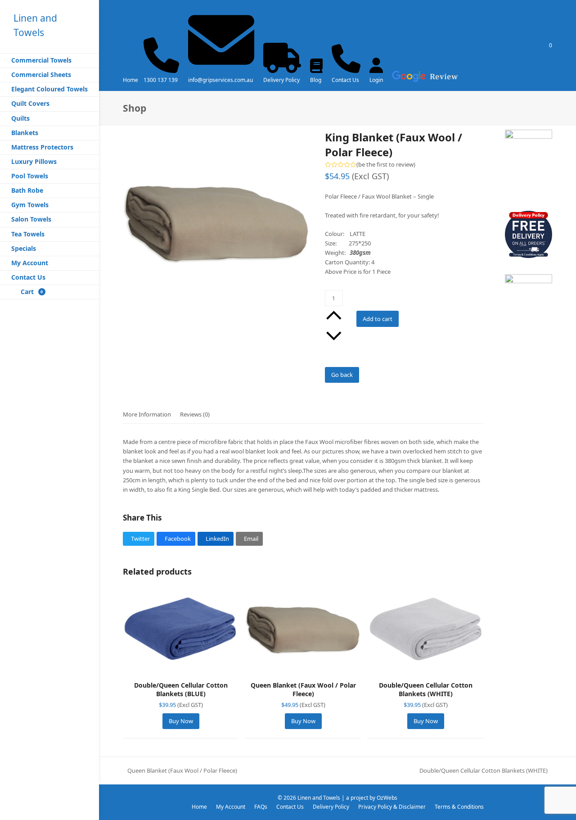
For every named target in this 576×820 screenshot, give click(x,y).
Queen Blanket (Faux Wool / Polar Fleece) (180, 770)
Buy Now (181, 721)
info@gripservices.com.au (220, 80)
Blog (315, 80)
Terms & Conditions (459, 807)
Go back (342, 375)
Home (130, 80)
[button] (138, 539)
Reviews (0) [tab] (195, 414)
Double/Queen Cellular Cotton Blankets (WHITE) (483, 770)
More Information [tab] (147, 414)
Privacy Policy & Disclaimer (392, 807)
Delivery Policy (281, 80)
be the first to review (386, 165)
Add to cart (377, 319)
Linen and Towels (318, 798)
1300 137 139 (161, 80)
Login (376, 80)
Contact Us (345, 80)
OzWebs (387, 798)
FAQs (260, 807)
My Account (230, 807)
